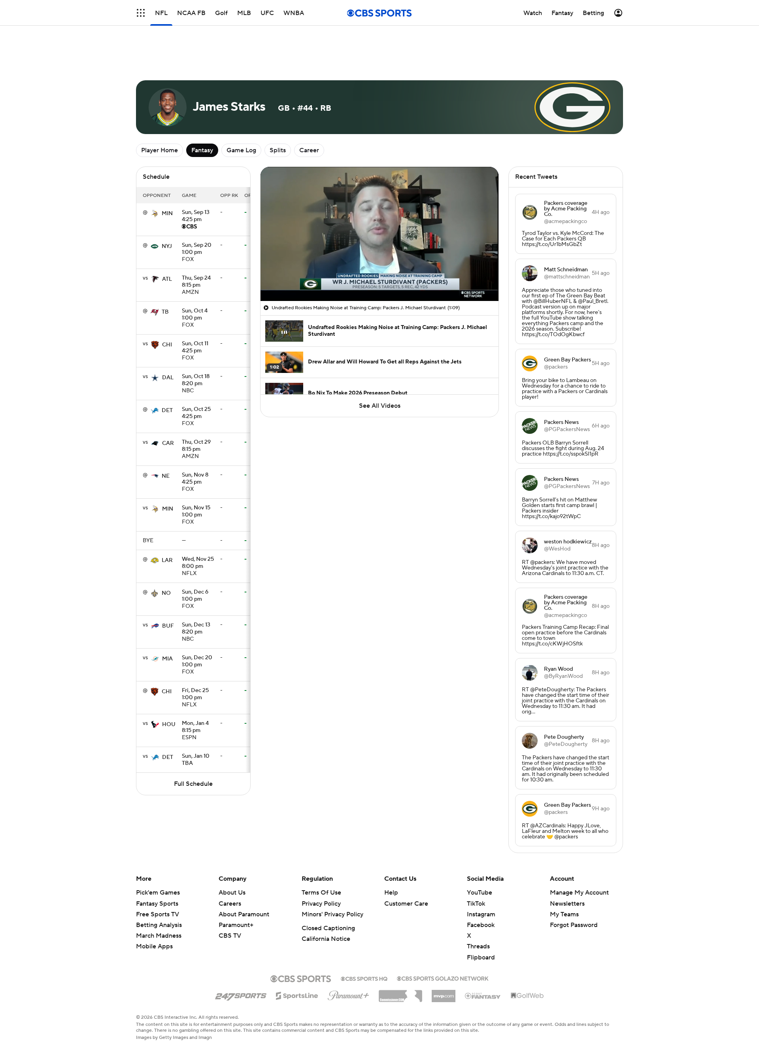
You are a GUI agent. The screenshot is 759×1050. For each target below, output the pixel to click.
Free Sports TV (157, 914)
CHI (167, 344)
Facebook (481, 925)
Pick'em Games (158, 893)
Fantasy (202, 150)
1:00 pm (196, 249)
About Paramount (244, 914)
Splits (278, 150)
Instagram (481, 914)
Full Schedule (193, 784)
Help (391, 893)
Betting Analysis (159, 925)
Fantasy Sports (157, 904)
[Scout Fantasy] (483, 995)
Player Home (159, 150)
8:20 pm (196, 380)
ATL (167, 279)
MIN (167, 213)
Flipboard (481, 957)
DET (167, 410)
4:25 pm (196, 216)
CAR (168, 443)
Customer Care (406, 904)
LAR (167, 560)
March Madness (158, 936)
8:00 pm (198, 563)
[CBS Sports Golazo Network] (443, 978)
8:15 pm (196, 282)
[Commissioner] (400, 993)
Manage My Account (579, 893)
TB (165, 312)
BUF (168, 626)
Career (309, 150)
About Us (232, 893)
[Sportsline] (297, 995)
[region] (379, 234)
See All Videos (379, 406)
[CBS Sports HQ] (364, 978)
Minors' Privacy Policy (332, 914)
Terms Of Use (321, 893)
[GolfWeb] (527, 996)
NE (166, 476)
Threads (478, 946)
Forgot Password (574, 925)
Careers (230, 904)
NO (166, 593)
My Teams (564, 914)
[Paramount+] (348, 994)
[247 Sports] (240, 994)
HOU (169, 724)
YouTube (479, 893)
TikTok (476, 904)
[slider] (379, 278)
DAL (168, 377)
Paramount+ (236, 925)
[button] (274, 290)
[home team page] (155, 214)
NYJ (167, 246)
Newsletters (567, 904)
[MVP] (443, 993)
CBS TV (230, 936)
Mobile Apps (154, 946)
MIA (167, 658)
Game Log (241, 150)
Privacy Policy (321, 904)
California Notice (326, 939)
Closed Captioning (328, 928)
